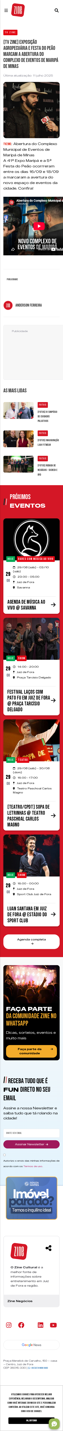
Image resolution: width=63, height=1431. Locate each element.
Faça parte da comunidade (29, 1051)
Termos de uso (33, 1166)
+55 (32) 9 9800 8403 (39, 1368)
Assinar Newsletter (29, 1144)
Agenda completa (31, 939)
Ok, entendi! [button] (31, 1420)
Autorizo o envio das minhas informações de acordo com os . (31, 1163)
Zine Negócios (19, 1301)
